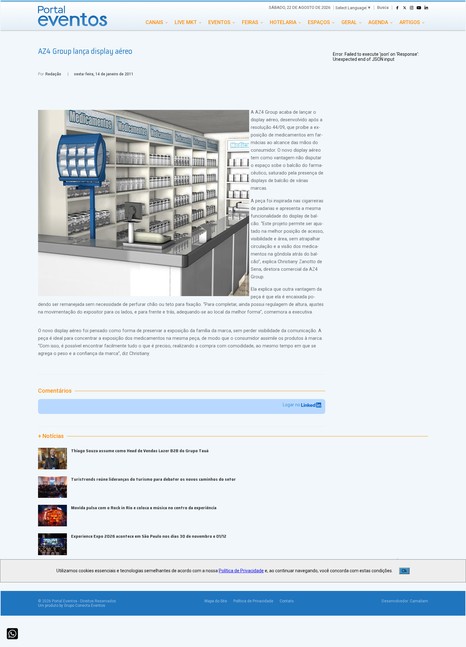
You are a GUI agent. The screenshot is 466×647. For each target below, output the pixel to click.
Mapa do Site (215, 601)
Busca (383, 7)
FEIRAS (250, 22)
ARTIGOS (409, 22)
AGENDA (378, 22)
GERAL (349, 22)
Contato (287, 601)
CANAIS (154, 22)
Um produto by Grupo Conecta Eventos (71, 605)
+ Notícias (51, 436)
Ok (404, 570)
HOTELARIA (283, 22)
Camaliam (419, 601)
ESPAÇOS (319, 22)
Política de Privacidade (253, 601)
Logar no (292, 404)
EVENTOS (219, 22)
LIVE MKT (186, 22)
